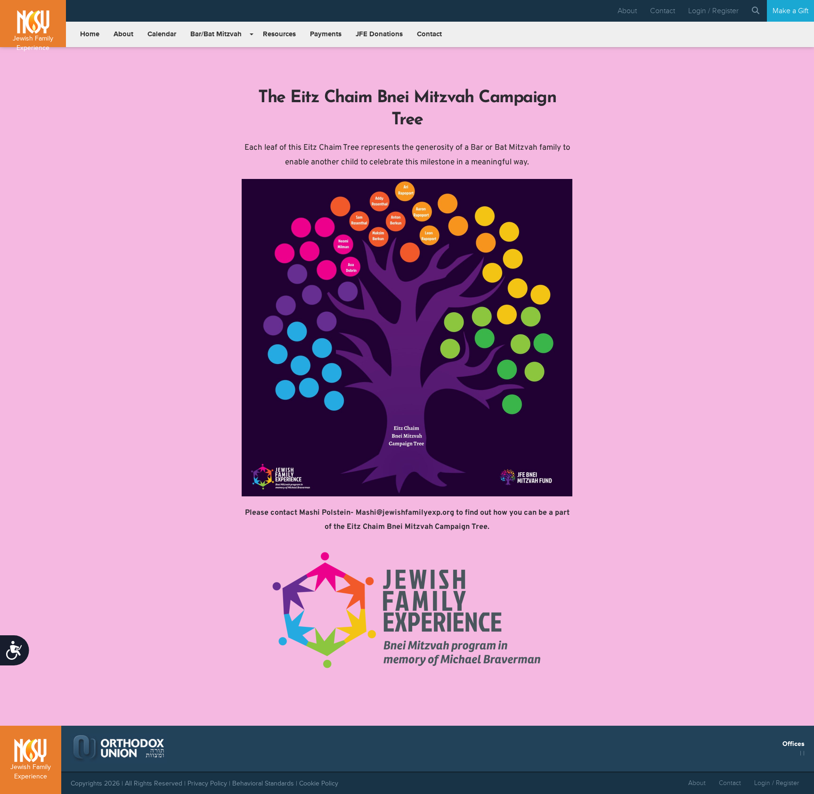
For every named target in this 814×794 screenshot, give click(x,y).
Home (89, 34)
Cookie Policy (318, 783)
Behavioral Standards (263, 783)
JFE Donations (379, 34)
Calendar (161, 34)
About (627, 11)
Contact (662, 11)
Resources (279, 34)
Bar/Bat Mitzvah (216, 34)
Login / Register (713, 11)
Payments (326, 34)
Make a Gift (790, 11)
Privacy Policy (207, 783)
